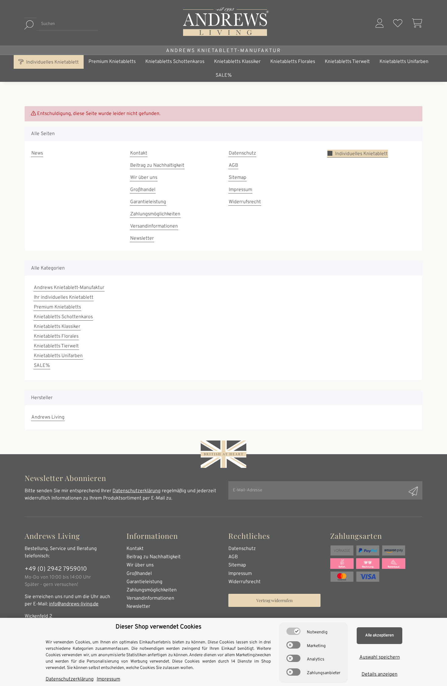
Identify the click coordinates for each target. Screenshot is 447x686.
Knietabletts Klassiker (57, 327)
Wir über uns (143, 178)
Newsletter (142, 238)
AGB (233, 165)
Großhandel (142, 190)
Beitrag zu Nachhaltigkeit (157, 165)
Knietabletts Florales (56, 336)
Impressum (240, 190)
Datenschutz (242, 153)
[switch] (293, 631)
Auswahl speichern (379, 657)
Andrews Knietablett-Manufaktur (223, 51)
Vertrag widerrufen (274, 600)
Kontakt (138, 153)
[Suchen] (30, 24)
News (37, 153)
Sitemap (237, 178)
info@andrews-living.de (74, 604)
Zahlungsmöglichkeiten (155, 214)
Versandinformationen (154, 226)
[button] (379, 24)
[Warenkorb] (414, 24)
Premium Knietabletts (57, 307)
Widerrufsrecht (245, 202)
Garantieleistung (148, 202)
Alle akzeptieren (379, 635)
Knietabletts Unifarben (58, 356)
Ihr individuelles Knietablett (63, 297)
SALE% (42, 366)
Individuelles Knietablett (52, 62)
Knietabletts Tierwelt (56, 346)
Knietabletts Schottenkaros (63, 317)
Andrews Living (47, 417)
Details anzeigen (379, 674)
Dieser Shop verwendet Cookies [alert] (158, 627)
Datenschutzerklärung (137, 491)
